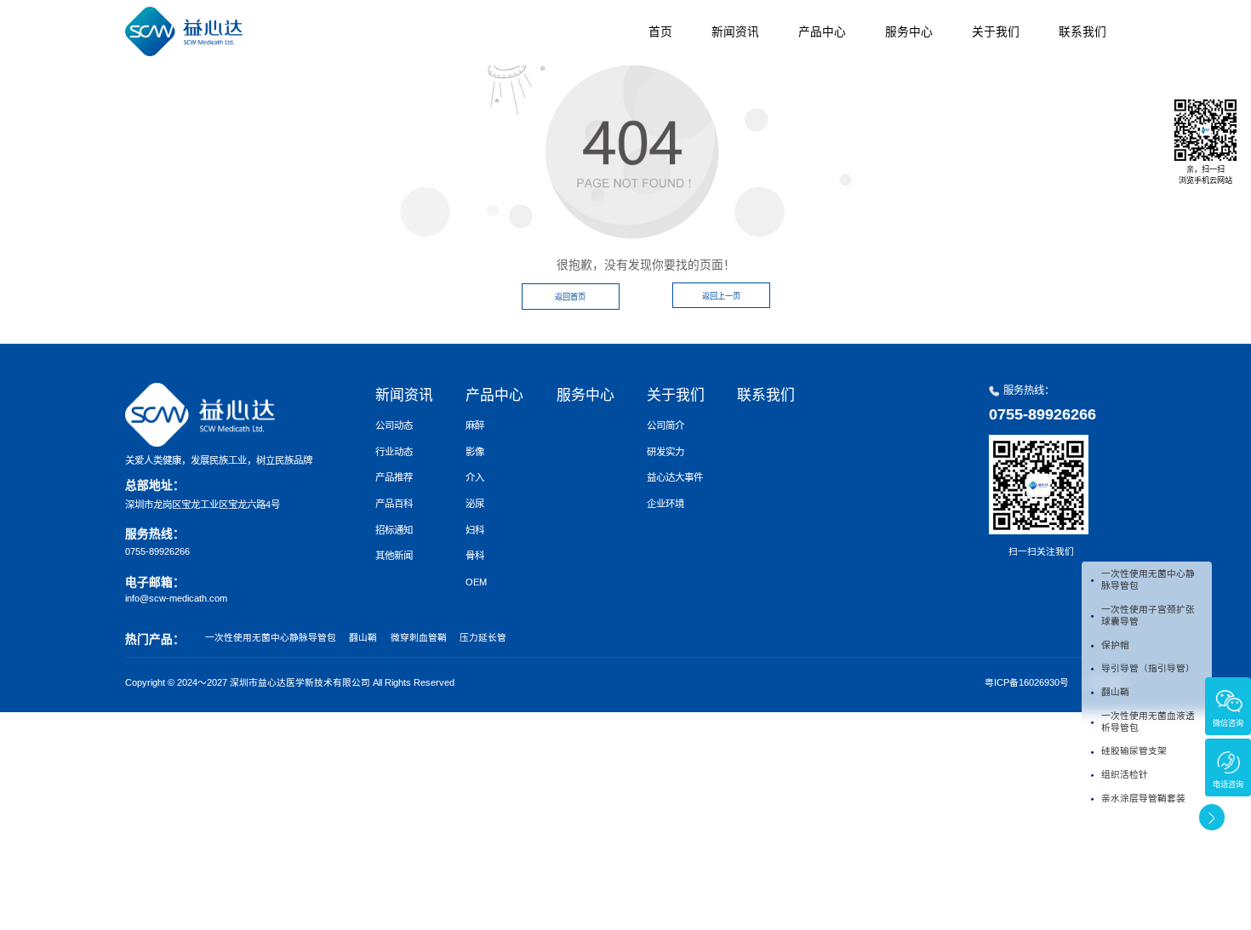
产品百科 (394, 504)
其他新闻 (394, 556)
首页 (660, 32)
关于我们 (996, 32)
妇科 (475, 530)
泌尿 (475, 504)
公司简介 (665, 425)
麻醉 (475, 425)
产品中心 (822, 32)
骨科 (475, 556)
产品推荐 (394, 477)
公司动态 (394, 425)
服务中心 (909, 32)
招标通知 (394, 530)
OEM (476, 582)
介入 (475, 477)
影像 (475, 452)
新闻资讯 (735, 32)
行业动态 (394, 452)
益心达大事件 (675, 477)
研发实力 (665, 452)
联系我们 (1082, 32)
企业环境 (665, 504)
